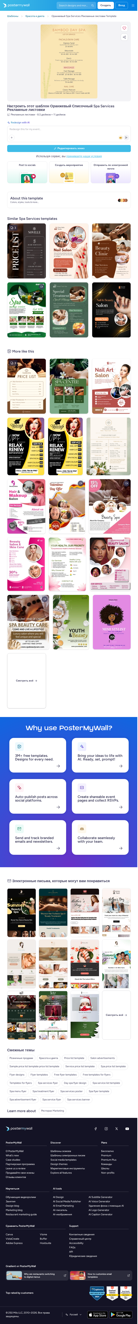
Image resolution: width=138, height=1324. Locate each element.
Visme (43, 1234)
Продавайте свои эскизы (20, 1172)
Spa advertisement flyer (23, 1099)
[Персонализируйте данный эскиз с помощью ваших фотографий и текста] (69, 61)
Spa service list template (106, 1083)
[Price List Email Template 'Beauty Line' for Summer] (84, 963)
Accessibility (76, 1243)
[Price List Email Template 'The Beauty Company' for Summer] (21, 912)
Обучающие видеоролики (21, 1197)
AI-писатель (60, 1210)
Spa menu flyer (18, 1091)
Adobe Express (14, 1243)
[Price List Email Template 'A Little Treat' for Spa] (53, 1015)
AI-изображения (62, 1214)
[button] (124, 28)
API (71, 1251)
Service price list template (80, 1066)
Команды (106, 1164)
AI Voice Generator (99, 1201)
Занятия (10, 1201)
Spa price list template (113, 1066)
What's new (12, 1155)
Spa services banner (78, 1099)
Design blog (12, 1205)
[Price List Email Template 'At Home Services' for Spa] (21, 1015)
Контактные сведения (82, 1234)
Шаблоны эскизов (60, 1151)
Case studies (13, 1159)
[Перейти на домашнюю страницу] (14, 5)
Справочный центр (80, 1238)
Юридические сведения (83, 1256)
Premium (106, 1155)
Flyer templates (39, 1074)
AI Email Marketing (63, 1205)
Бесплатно (107, 1151)
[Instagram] (106, 1128)
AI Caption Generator (100, 1214)
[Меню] (133, 5)
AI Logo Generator (99, 1210)
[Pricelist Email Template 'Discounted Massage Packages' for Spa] (53, 963)
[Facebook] (95, 1128)
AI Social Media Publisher (67, 1201)
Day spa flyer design (75, 1083)
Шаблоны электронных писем (67, 1155)
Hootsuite (45, 1243)
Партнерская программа (20, 1164)
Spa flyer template (99, 1091)
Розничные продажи (21, 1058)
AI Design (58, 1197)
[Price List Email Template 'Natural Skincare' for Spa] (21, 963)
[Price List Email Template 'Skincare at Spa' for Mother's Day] (84, 912)
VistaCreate (12, 1238)
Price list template (74, 1058)
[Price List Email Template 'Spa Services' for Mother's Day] (116, 912)
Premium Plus (108, 1159)
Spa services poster (71, 1091)
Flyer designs (17, 1074)
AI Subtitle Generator (100, 1197)
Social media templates (63, 1159)
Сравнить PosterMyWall (20, 1226)
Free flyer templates (65, 1074)
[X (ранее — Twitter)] (116, 1128)
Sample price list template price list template (34, 1066)
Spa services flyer (48, 1083)
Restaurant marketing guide (21, 1214)
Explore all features (61, 1172)
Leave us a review (16, 1168)
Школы (105, 1168)
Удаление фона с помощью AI (106, 1205)
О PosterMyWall (15, 1151)
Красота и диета (48, 1058)
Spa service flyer (51, 1099)
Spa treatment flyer (43, 1091)
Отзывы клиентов (16, 1177)
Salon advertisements (102, 1058)
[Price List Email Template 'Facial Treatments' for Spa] (53, 912)
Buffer (43, 1238)
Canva (9, 1234)
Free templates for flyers (97, 1074)
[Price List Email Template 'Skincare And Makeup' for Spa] (84, 1015)
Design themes (59, 1164)
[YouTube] (127, 1128)
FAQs (72, 1247)
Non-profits (107, 1172)
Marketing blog (14, 1210)
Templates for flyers (21, 1083)
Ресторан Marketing (52, 1110)
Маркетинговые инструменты (67, 1168)
